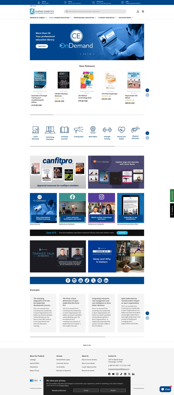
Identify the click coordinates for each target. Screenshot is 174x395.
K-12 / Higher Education (59, 18)
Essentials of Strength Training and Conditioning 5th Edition (39, 99)
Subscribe (122, 233)
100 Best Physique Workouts (61, 95)
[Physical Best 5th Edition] (134, 80)
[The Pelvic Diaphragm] (110, 80)
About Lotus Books (88, 363)
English (34, 6)
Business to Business (63, 371)
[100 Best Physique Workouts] (63, 80)
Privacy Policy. (64, 385)
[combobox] (95, 11)
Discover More (125, 18)
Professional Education (84, 18)
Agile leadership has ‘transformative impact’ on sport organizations (130, 300)
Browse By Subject (37, 18)
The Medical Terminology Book (84, 97)
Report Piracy (34, 371)
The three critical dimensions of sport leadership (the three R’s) (71, 301)
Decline (113, 390)
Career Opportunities (89, 367)
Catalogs (33, 360)
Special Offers (34, 363)
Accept (86, 390)
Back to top (87, 345)
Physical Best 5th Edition (131, 97)
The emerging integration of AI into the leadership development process (42, 301)
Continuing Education (138, 388)
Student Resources (106, 18)
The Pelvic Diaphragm (109, 94)
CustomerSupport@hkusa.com (118, 369)
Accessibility (60, 367)
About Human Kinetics (89, 360)
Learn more (41, 46)
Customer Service (62, 363)
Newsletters (34, 367)
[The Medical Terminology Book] (87, 80)
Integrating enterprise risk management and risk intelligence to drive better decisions (101, 301)
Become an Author (88, 371)
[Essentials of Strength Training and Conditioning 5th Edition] (40, 80)
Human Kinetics (38, 388)
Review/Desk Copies (63, 360)
